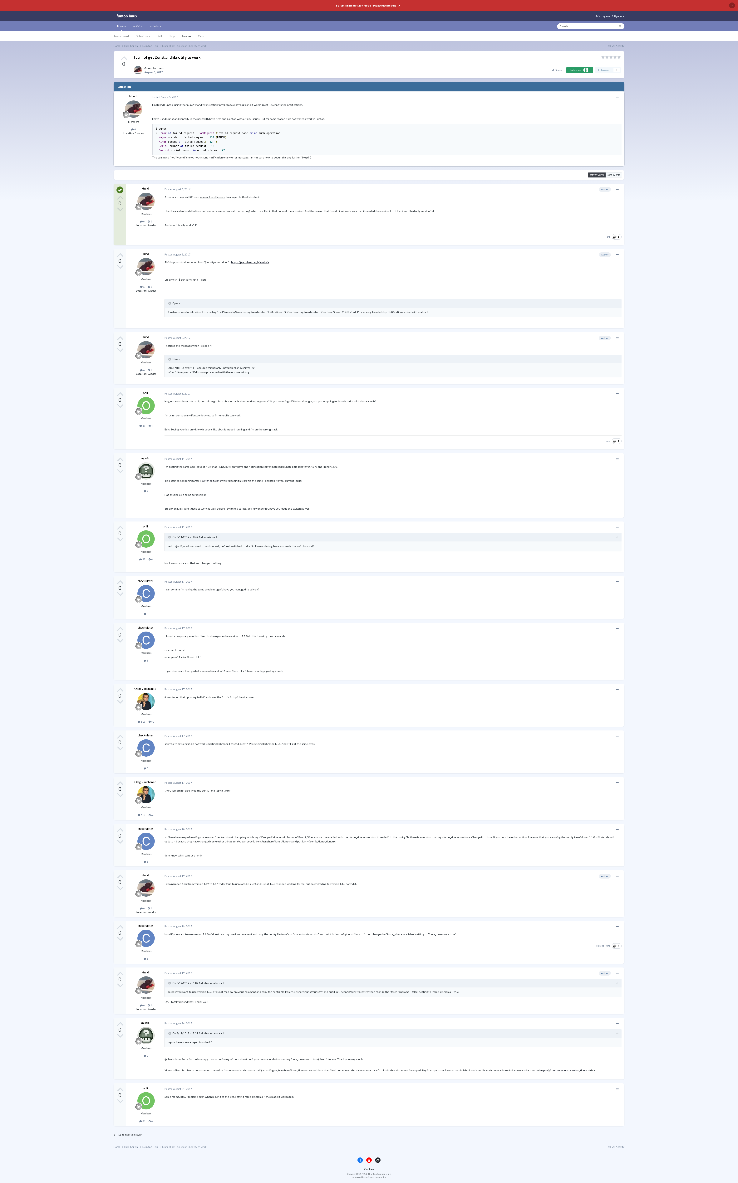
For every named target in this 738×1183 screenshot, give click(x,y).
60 (152, 721)
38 (143, 425)
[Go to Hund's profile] (138, 70)
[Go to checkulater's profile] (146, 593)
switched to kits (211, 480)
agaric (145, 458)
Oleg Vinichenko (145, 688)
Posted (165, 97)
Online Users (143, 36)
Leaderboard (121, 36)
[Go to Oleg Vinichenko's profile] (146, 701)
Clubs (201, 36)
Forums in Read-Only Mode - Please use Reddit (366, 5)
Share (558, 70)
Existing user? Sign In (609, 16)
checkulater (145, 581)
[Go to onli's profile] (146, 405)
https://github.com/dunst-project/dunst (563, 1070)
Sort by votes (597, 175)
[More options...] (618, 97)
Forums (186, 36)
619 (142, 721)
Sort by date (614, 175)
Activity (137, 26)
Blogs (172, 36)
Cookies (369, 1169)
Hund (159, 68)
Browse (121, 26)
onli (608, 236)
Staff (159, 36)
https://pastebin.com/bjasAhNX (250, 262)
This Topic (607, 26)
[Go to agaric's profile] (146, 471)
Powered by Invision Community (369, 1177)
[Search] (620, 26)
